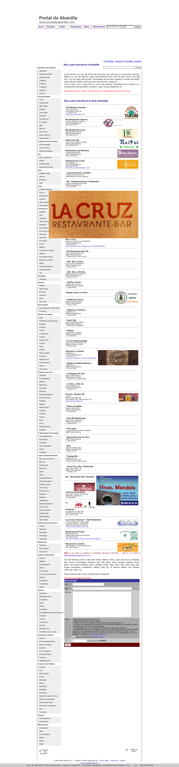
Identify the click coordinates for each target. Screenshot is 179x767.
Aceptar (135, 765)
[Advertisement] (88, 7)
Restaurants (76, 27)
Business (51, 27)
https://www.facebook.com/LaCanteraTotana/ (81, 358)
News (86, 27)
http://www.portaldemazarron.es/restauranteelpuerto (83, 539)
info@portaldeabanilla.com (98, 634)
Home (40, 27)
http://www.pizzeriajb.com (74, 401)
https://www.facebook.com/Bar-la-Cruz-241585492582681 (85, 246)
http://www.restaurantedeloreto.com (78, 168)
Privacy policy (104, 760)
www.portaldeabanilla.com (89, 763)
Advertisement (99, 27)
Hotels (62, 27)
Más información (146, 765)
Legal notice (114, 760)
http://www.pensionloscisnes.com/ (77, 527)
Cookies (122, 760)
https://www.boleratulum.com (75, 114)
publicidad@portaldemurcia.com (77, 555)
